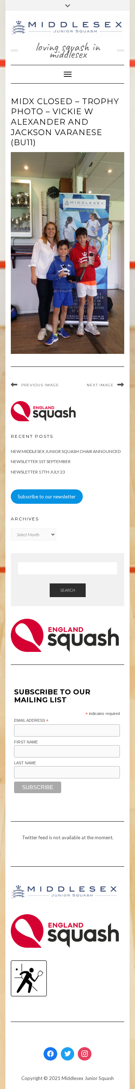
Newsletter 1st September (41, 461)
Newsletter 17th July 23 (38, 472)
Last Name (25, 763)
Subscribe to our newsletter (47, 496)
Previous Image (40, 385)
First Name (26, 742)
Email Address (31, 720)
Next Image (100, 385)
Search (67, 590)
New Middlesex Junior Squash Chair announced (66, 451)
